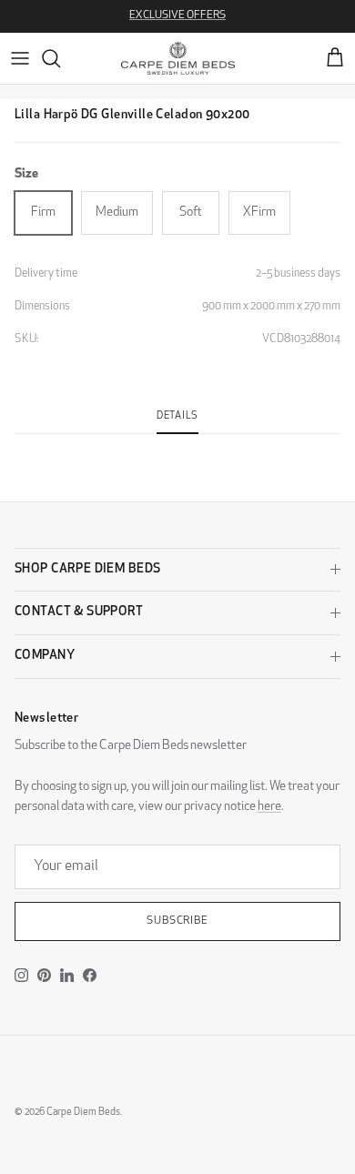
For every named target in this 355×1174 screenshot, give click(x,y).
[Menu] (20, 58)
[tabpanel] (177, 445)
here (269, 807)
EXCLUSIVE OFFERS (177, 15)
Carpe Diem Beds (83, 1113)
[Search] (60, 58)
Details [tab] (177, 416)
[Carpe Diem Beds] (178, 58)
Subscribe (178, 921)
